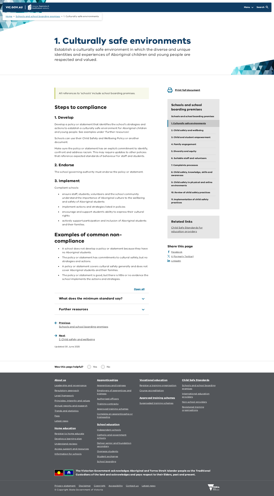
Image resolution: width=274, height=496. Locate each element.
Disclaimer (85, 485)
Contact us (132, 485)
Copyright (99, 485)
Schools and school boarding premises (38, 16)
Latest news (148, 485)
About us (60, 380)
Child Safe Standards (195, 380)
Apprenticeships (107, 380)
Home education (65, 428)
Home (9, 16)
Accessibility (116, 485)
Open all (139, 289)
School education (108, 424)
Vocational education (153, 380)
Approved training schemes (157, 398)
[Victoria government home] (213, 487)
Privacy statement (65, 485)
